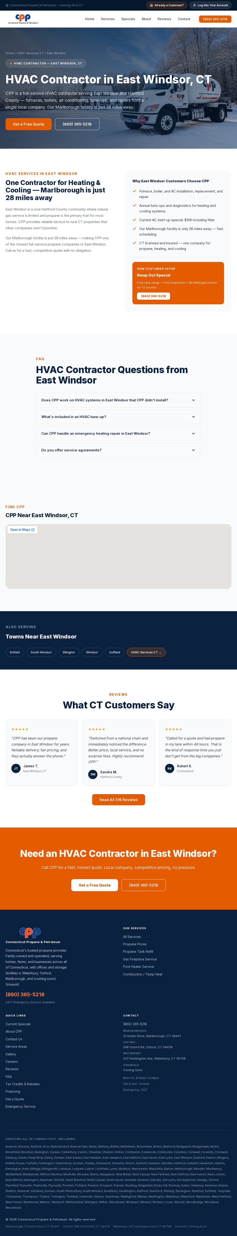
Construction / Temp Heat (142, 974)
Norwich (143, 1180)
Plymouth (54, 1185)
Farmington (46, 1163)
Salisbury (197, 1185)
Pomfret (68, 1185)
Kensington (13, 1168)
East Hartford (132, 1157)
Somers (50, 1191)
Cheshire (95, 1152)
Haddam (154, 1163)
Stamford (156, 1191)
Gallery (11, 1054)
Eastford (199, 1157)
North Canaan (96, 1180)
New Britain (123, 1174)
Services (108, 19)
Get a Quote (15, 1099)
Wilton (103, 1202)
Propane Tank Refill (138, 951)
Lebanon (65, 1168)
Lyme (113, 1168)
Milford (45, 1174)
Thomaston (13, 1196)
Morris (94, 1174)
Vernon (99, 1196)
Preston (93, 1185)
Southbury (111, 1191)
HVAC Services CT (30, 53)
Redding (131, 1185)
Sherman (23, 1191)
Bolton (157, 1146)
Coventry (207, 1152)
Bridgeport (184, 1146)
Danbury (11, 1157)
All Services (132, 937)
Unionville (86, 1196)
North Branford (76, 1180)
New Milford (14, 1180)
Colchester (132, 1152)
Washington (156, 1196)
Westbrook (30, 1202)
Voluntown (112, 1196)
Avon (46, 1146)
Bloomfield (144, 1146)
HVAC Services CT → (146, 652)
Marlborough (183, 1168)
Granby (89, 1163)
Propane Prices (135, 944)
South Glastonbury (69, 1191)
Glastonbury (63, 1163)
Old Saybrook (186, 1180)
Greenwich (103, 1163)
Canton (82, 1152)
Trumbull (72, 1196)
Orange (202, 1180)
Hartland (192, 1163)
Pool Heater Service (138, 967)
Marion (168, 1168)
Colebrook (148, 1152)
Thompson (30, 1196)
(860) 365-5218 (215, 19)
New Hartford (180, 1174)
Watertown (203, 1196)
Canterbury (68, 1152)
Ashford (36, 1146)
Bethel (114, 1146)
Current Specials (18, 1024)
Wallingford (128, 1196)
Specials (128, 19)
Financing (13, 1091)
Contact (184, 19)
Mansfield (156, 1168)
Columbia (180, 1152)
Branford (169, 1146)
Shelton (11, 1191)
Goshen (78, 1163)
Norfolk (59, 1180)
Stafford (142, 1191)
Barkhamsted (60, 1146)
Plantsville (40, 1185)
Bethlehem (128, 1146)
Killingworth (49, 1168)
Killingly (35, 1168)
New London (216, 1174)
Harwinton (206, 1163)
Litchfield (102, 1168)
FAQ (9, 1077)
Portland (80, 1185)
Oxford (213, 1180)
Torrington (58, 1196)
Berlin (93, 1146)
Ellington (69, 652)
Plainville (26, 1185)
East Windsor (183, 1157)
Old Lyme (168, 1180)
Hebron (220, 1163)
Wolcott (179, 1202)
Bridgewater (201, 1146)
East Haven (150, 1157)
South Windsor (41, 652)
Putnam (119, 1185)
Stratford (198, 1191)
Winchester (117, 1202)
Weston (45, 1202)
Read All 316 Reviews (119, 799)
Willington (91, 1202)
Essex (20, 1163)
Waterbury (172, 1196)
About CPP (14, 1031)
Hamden (167, 1163)
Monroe (56, 1174)
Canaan (55, 1152)
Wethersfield (74, 1202)
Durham (59, 1157)
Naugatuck (107, 1174)
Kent (25, 1168)
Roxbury (174, 1185)
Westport (58, 1202)
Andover (11, 1146)
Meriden (199, 1168)
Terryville (223, 1191)
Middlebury (213, 1168)
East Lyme (166, 1157)
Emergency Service (21, 1106)
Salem (185, 1185)
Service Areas (16, 1046)
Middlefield (13, 1174)
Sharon (223, 1185)
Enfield (15, 652)
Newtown (46, 1180)
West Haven (14, 1202)
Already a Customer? (169, 5)
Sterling (169, 1191)
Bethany (103, 1146)
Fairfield (31, 1163)
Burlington (41, 1152)
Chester (107, 1152)
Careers (12, 1061)
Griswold (118, 1163)
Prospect (106, 1185)
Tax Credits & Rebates (23, 1084)
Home (89, 19)
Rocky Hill (160, 1185)
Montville (69, 1174)
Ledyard (78, 1168)
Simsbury (37, 1191)
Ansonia (23, 1146)
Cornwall (194, 1152)
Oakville (155, 1180)
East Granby (74, 1157)
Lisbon (89, 1168)
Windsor (92, 652)
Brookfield (13, 1152)
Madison (124, 1168)
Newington (31, 1180)
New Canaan (141, 1174)
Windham (132, 1202)
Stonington (182, 1191)
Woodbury (211, 1202)
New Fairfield (160, 1174)
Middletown (31, 1174)
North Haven (115, 1180)
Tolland (44, 1196)
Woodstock (13, 1207)
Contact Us (14, 1039)
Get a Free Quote (28, 124)
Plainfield (12, 1185)
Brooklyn (27, 1152)
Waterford (187, 1196)
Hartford (179, 1163)
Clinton (119, 1152)
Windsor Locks (163, 1202)
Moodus (83, 1174)
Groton (129, 1163)
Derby (49, 1157)
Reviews (164, 19)
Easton (210, 1157)
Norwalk (130, 1180)
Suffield (114, 652)
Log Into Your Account (213, 5)
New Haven (198, 1174)
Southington (127, 1191)
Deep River (35, 1157)
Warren (142, 1196)
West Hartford (221, 1196)
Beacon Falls (79, 1146)
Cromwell (221, 1152)
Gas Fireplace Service (140, 959)
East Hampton (112, 1157)
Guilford (141, 1163)
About (146, 19)
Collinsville (164, 1152)
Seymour (211, 1185)
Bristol (214, 1146)
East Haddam (92, 1157)
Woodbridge (194, 1202)
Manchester (140, 1168)
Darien (22, 1157)
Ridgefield (145, 1185)
